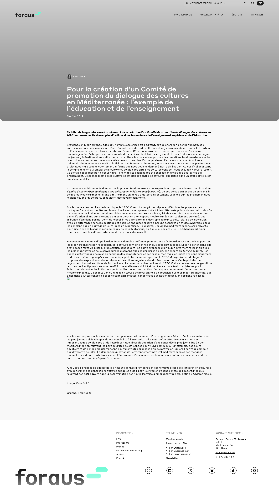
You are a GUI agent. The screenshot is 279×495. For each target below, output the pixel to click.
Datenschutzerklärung (129, 450)
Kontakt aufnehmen (229, 432)
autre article (198, 175)
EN (245, 3)
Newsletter (172, 458)
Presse (120, 446)
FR (252, 3)
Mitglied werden (175, 438)
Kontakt (120, 458)
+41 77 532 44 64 (226, 456)
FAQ (118, 438)
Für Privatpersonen (180, 453)
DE (260, 3)
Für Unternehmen (179, 450)
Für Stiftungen (177, 447)
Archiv (120, 454)
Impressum (122, 442)
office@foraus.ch (225, 452)
